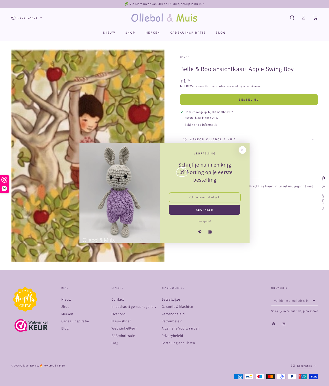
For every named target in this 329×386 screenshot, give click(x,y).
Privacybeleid (172, 335)
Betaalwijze (171, 299)
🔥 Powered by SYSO (52, 365)
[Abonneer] (315, 301)
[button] (292, 18)
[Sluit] (242, 150)
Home (183, 57)
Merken (67, 314)
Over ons (118, 314)
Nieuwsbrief (121, 321)
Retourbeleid (172, 321)
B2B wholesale (123, 335)
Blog (64, 328)
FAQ (114, 342)
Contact (117, 299)
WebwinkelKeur (124, 328)
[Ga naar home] (164, 18)
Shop (65, 306)
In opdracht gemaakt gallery (133, 306)
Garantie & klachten (177, 306)
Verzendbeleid (173, 314)
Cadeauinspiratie (75, 321)
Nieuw (66, 299)
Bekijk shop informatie (201, 125)
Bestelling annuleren (178, 342)
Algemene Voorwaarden (181, 328)
